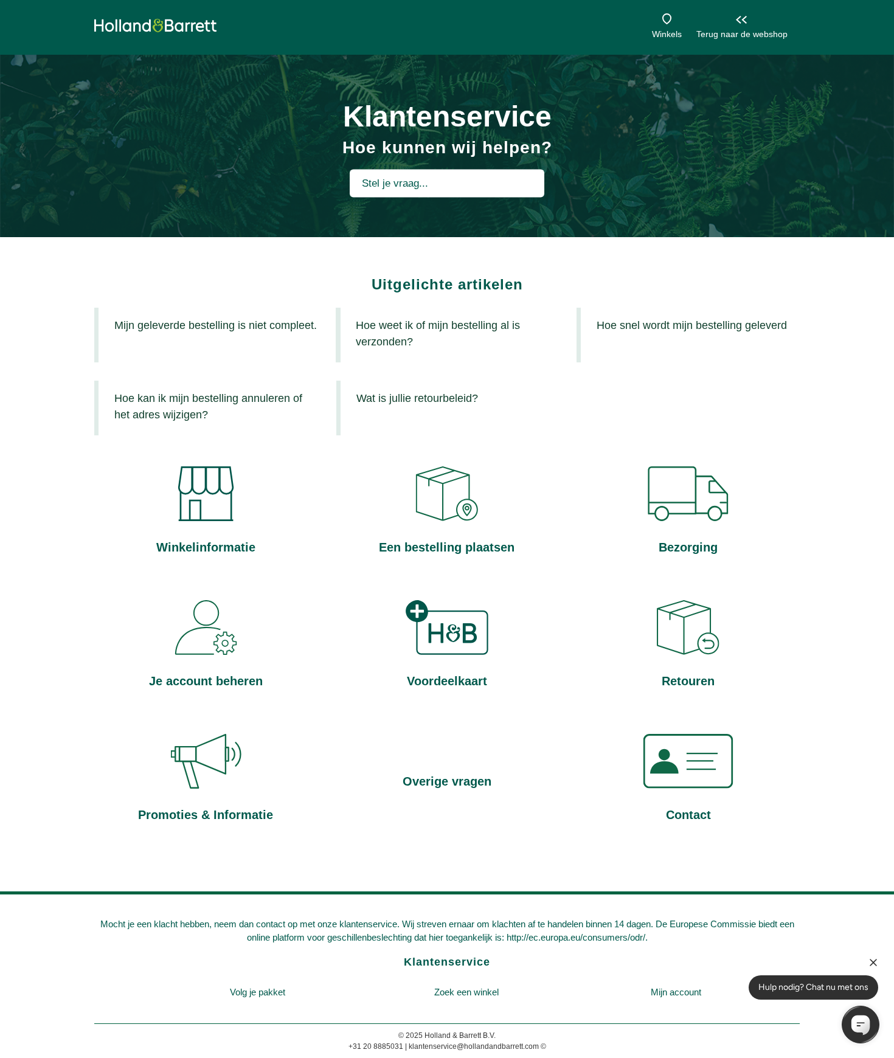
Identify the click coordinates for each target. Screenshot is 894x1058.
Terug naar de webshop (742, 34)
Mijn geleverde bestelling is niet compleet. (215, 325)
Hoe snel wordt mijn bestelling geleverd (692, 325)
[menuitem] (257, 993)
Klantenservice (447, 962)
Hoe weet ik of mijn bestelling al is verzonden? (438, 333)
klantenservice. (369, 924)
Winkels (667, 34)
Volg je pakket (257, 992)
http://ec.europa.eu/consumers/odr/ (576, 937)
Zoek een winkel (466, 992)
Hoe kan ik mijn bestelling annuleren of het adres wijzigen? (208, 406)
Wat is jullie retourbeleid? (417, 398)
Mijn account (676, 992)
